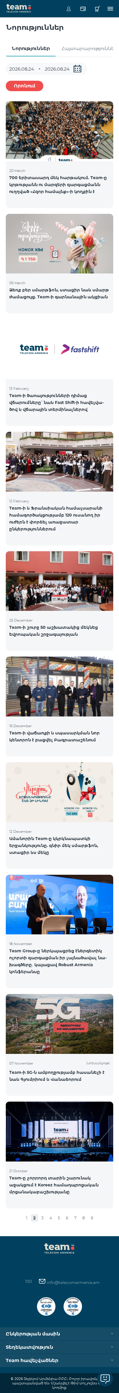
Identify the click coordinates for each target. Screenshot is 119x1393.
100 (28, 1281)
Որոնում (24, 86)
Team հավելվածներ (32, 1360)
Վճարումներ (83, 8)
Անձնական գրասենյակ (69, 8)
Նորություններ (31, 48)
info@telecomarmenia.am (73, 1282)
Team (19, 8)
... (77, 68)
